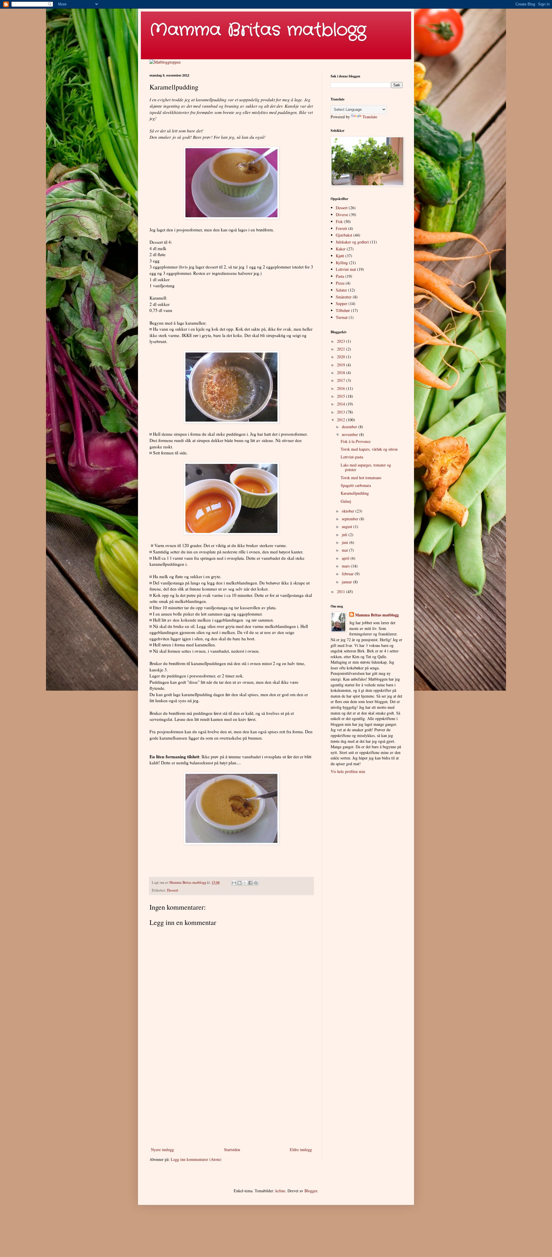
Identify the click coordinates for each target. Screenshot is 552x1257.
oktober (348, 511)
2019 (341, 364)
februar (348, 573)
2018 (341, 372)
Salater (341, 290)
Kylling (342, 262)
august (347, 526)
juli (345, 534)
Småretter (344, 297)
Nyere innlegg (162, 1149)
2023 (341, 341)
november (350, 434)
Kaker (341, 249)
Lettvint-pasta (352, 457)
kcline (280, 1190)
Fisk (339, 221)
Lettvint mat (346, 269)
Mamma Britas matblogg (258, 30)
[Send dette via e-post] (234, 883)
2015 (341, 396)
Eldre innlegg (301, 1149)
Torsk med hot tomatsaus (361, 477)
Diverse (342, 214)
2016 (341, 388)
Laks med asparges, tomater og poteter (366, 467)
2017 (341, 380)
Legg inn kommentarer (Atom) (196, 1159)
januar (347, 581)
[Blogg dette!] (239, 883)
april (346, 558)
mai (345, 550)
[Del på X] (245, 883)
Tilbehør (343, 310)
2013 (341, 412)
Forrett (341, 228)
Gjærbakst (344, 235)
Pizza (340, 283)
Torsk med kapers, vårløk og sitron (369, 449)
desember (350, 426)
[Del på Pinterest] (256, 883)
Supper (341, 303)
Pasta (340, 276)
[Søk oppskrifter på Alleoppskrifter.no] (165, 62)
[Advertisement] (231, 1098)
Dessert (172, 890)
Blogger (310, 1190)
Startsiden (232, 1149)
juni (345, 542)
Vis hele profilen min (348, 771)
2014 (341, 404)
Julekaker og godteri (352, 242)
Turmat (342, 317)
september (350, 518)
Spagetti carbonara (356, 485)
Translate (370, 116)
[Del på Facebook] (250, 883)
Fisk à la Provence (356, 441)
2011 (341, 591)
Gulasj (346, 501)
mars (346, 566)
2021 (341, 349)
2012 (341, 419)
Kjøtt (340, 255)
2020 (341, 356)
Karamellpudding (355, 493)
